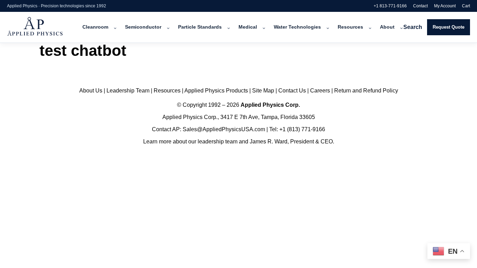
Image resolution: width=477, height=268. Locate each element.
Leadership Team (128, 91)
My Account (445, 5)
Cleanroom (95, 27)
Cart (466, 5)
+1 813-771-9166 (390, 5)
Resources (350, 27)
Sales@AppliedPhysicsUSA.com (224, 129)
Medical (248, 27)
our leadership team (212, 141)
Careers (320, 91)
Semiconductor (143, 27)
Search (412, 27)
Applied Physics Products (216, 91)
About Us (90, 91)
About (387, 27)
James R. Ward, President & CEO (291, 141)
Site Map (263, 91)
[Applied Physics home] (44, 27)
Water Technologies (297, 27)
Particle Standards (200, 27)
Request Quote (448, 27)
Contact (420, 5)
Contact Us (292, 91)
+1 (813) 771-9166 (302, 129)
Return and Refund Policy (366, 91)
